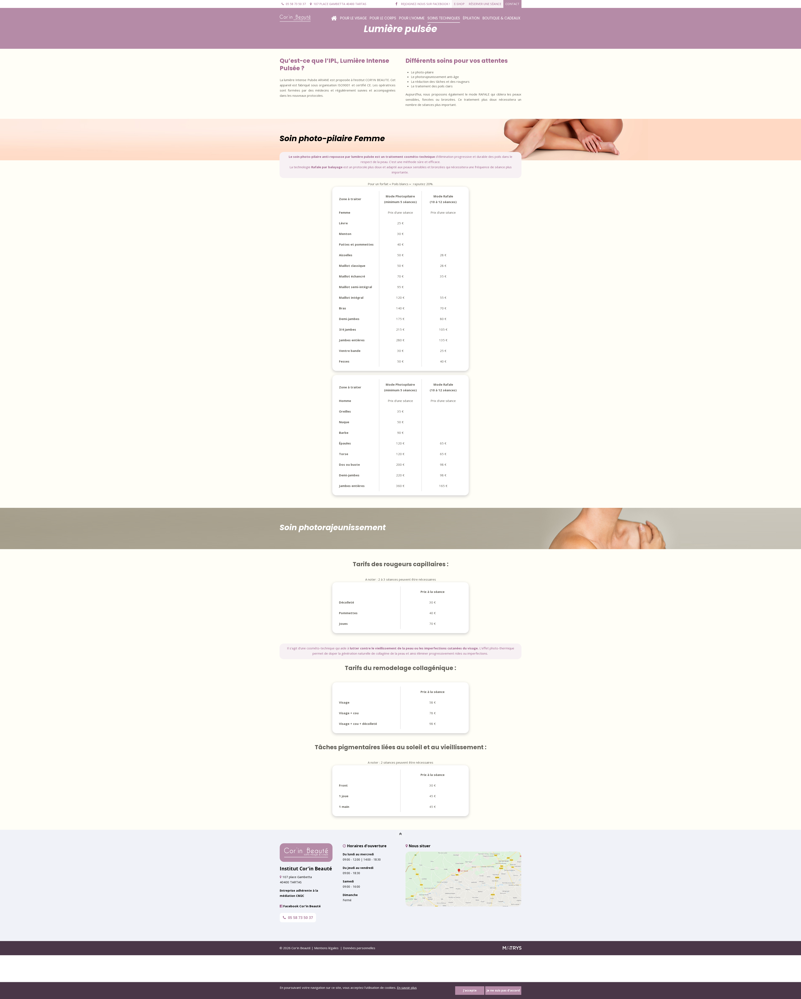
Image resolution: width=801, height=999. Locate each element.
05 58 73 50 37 (300, 917)
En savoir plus (407, 987)
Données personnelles (359, 948)
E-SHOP (459, 4)
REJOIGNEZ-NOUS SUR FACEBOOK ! (425, 4)
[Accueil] (334, 15)
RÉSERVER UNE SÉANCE (485, 4)
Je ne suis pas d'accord (503, 990)
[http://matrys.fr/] (512, 948)
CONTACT (512, 4)
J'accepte (470, 990)
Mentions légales (326, 948)
